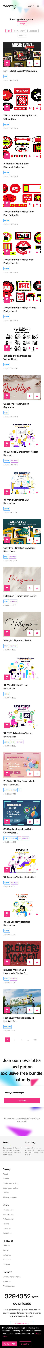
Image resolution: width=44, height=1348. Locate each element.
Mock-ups (7, 1026)
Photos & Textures (10, 790)
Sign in (31, 6)
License (6, 1224)
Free (12, 742)
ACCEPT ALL (9, 1344)
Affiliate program (10, 1197)
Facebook (7, 1260)
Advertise (7, 1228)
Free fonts (7, 1281)
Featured (14, 460)
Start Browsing (22, 1324)
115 (35, 1040)
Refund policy (8, 1219)
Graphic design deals (11, 1277)
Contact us (7, 1233)
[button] (38, 6)
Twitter (6, 1250)
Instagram (7, 1255)
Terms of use (8, 1214)
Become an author (10, 1188)
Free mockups (9, 1286)
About (5, 1174)
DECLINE (25, 1344)
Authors (6, 1179)
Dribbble (6, 1246)
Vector (6, 124)
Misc (5, 76)
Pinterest (6, 1264)
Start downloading (10, 1183)
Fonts (6, 412)
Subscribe (22, 1100)
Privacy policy (8, 1210)
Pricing (6, 1193)
